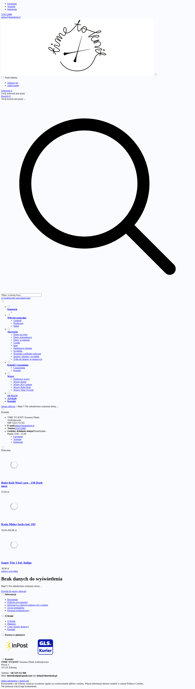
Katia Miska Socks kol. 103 (18, 524)
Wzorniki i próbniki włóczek (27, 353)
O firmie (11, 621)
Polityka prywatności (17, 602)
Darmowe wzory (21, 379)
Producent (18, 323)
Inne (15, 345)
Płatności (11, 624)
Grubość (17, 320)
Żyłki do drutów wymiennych (27, 359)
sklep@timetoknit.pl (11, 17)
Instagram (12, 9)
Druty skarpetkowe (22, 337)
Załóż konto (13, 85)
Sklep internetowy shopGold (15, 681)
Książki (17, 370)
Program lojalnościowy (18, 610)
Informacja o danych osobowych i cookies (27, 605)
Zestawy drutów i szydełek (26, 356)
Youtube (11, 6)
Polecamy (6, 450)
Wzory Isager (19, 381)
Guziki (16, 342)
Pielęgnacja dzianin (22, 348)
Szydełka (17, 351)
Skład (16, 326)
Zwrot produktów (15, 607)
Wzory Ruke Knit (22, 387)
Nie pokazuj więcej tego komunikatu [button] (19, 686)
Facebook (12, 3)
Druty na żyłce (20, 334)
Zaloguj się (12, 82)
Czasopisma (19, 367)
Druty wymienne (21, 340)
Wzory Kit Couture (22, 384)
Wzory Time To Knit (23, 390)
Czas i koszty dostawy (18, 626)
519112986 (6, 14)
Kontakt (5, 412)
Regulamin (12, 599)
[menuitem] (100, 309)
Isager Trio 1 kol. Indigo (16, 562)
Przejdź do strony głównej (13, 591)
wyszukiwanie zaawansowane (15, 298)
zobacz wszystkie (9, 571)
